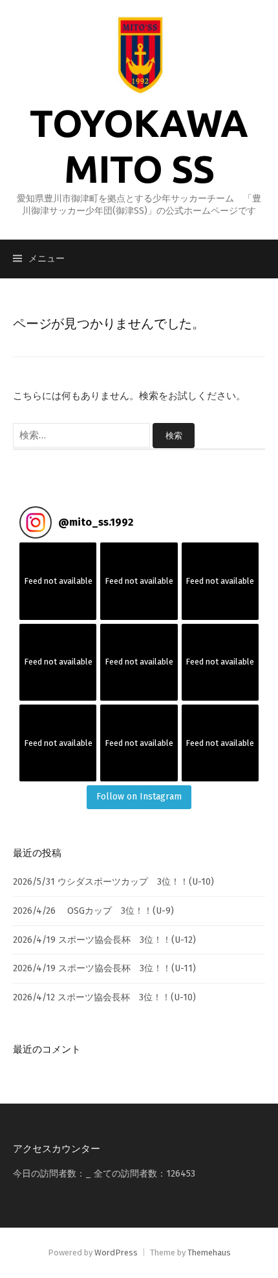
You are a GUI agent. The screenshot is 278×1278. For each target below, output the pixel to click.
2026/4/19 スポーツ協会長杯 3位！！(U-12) (104, 939)
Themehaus (209, 1252)
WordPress (116, 1252)
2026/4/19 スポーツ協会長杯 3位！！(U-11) (104, 968)
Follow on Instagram (139, 796)
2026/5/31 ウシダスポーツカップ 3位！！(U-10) (113, 881)
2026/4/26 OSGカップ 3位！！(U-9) (93, 910)
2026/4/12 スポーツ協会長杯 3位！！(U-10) (104, 997)
